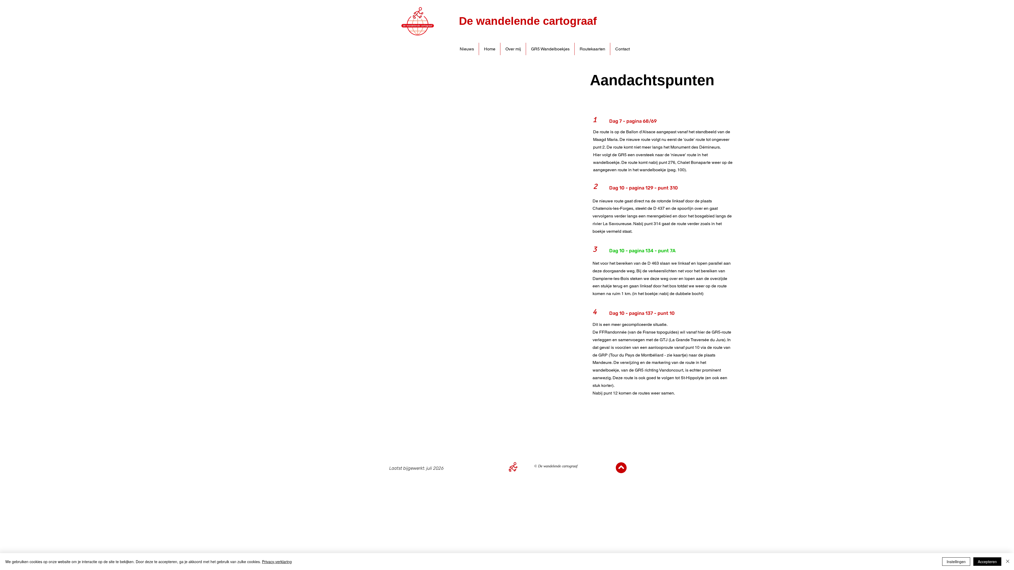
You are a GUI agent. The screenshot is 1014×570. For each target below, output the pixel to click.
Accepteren (987, 561)
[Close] (1007, 561)
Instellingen (956, 561)
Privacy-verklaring (277, 561)
